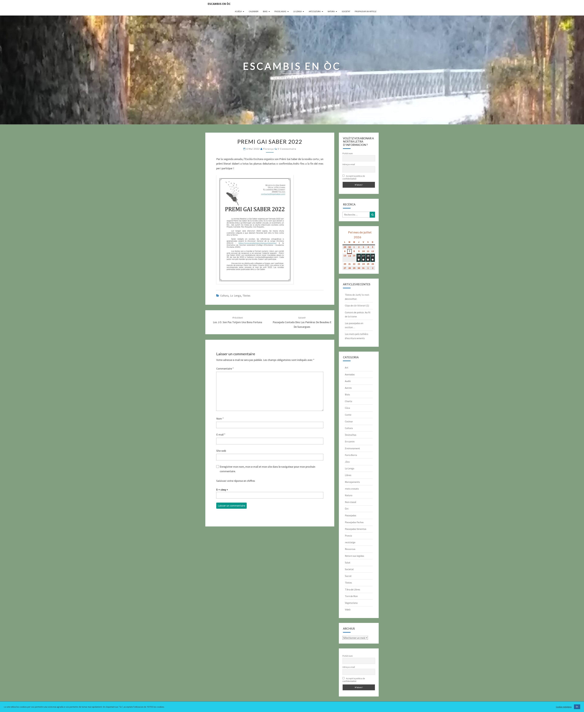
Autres (348, 387)
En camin (350, 441)
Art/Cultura (315, 11)
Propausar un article (365, 11)
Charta (348, 401)
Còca (347, 407)
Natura (331, 11)
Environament (352, 448)
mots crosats (352, 488)
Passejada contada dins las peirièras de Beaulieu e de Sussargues (302, 322)
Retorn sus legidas (354, 555)
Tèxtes (246, 295)
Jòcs (347, 461)
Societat (346, 11)
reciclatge (350, 542)
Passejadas (280, 11)
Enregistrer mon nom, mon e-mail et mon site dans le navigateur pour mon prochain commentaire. (267, 469)
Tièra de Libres (352, 589)
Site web (221, 450)
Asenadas (350, 374)
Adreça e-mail (348, 164)
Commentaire (225, 368)
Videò (348, 609)
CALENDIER (253, 11)
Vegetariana (351, 602)
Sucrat (348, 575)
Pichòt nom (347, 153)
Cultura (224, 295)
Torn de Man (351, 596)
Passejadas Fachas (354, 522)
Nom (220, 418)
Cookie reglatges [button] (564, 706)
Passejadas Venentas (355, 528)
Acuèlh (238, 11)
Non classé (350, 502)
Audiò (348, 381)
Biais (265, 11)
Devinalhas (350, 434)
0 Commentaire (287, 149)
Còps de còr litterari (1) (357, 305)
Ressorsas (350, 548)
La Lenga (297, 11)
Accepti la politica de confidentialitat (353, 177)
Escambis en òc (219, 4)
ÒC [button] (577, 706)
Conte (348, 414)
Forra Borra (351, 455)
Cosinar (349, 421)
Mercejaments (352, 481)
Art (346, 367)
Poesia (348, 535)
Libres (348, 475)
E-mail (220, 434)
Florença (268, 149)
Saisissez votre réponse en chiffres (235, 481)
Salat (347, 562)
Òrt (347, 508)
